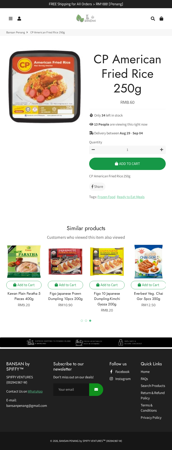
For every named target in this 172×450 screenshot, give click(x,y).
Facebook (122, 371)
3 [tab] (90, 321)
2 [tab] (86, 321)
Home (145, 371)
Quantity (95, 142)
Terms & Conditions (149, 408)
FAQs (144, 378)
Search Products (153, 385)
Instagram (123, 378)
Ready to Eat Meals (131, 197)
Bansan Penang (15, 32)
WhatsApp (35, 391)
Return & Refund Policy (153, 395)
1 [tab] (82, 321)
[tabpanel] (24, 276)
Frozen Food (106, 197)
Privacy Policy (151, 417)
